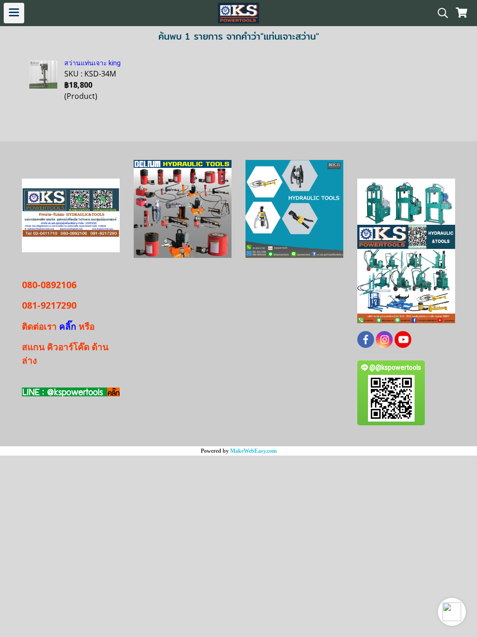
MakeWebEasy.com (253, 451)
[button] (452, 611)
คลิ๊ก (68, 326)
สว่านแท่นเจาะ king (92, 63)
